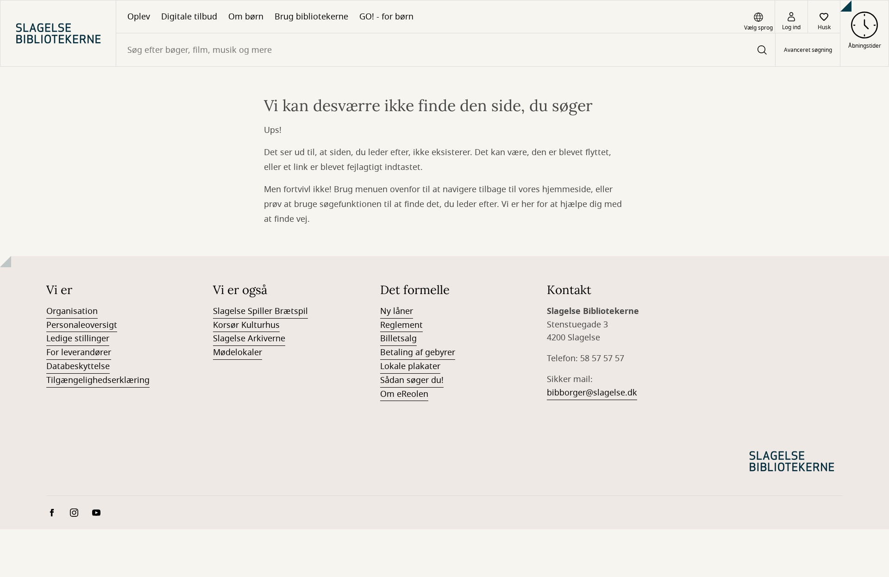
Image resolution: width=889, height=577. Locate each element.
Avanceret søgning (808, 50)
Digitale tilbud (189, 17)
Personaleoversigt (81, 325)
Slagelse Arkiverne (249, 338)
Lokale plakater (410, 366)
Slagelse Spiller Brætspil (260, 311)
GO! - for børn (386, 17)
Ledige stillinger (77, 338)
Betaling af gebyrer (417, 352)
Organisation (72, 311)
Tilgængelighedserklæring (98, 380)
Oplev (138, 17)
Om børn (245, 17)
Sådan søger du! (412, 380)
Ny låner (396, 311)
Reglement (401, 325)
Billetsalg (398, 338)
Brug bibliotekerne (311, 17)
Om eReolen (404, 394)
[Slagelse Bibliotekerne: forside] (58, 33)
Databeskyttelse (78, 366)
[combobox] (445, 49)
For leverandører (78, 352)
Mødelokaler (237, 352)
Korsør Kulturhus (246, 325)
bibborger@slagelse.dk (592, 393)
